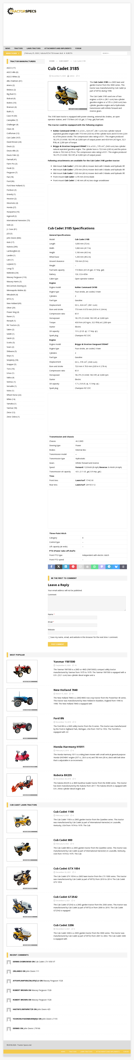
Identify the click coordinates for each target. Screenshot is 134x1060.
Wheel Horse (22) (14, 395)
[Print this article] (87, 566)
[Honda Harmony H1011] (22, 756)
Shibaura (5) (12, 351)
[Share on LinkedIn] (65, 566)
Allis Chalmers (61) (14, 81)
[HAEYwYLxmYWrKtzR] (9, 1010)
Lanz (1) (10, 259)
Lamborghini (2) (13, 251)
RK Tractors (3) (13, 325)
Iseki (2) (10, 225)
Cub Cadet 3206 (64, 925)
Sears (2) (10, 347)
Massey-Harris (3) (14, 281)
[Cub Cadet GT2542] (22, 906)
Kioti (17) (10, 242)
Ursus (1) (10, 373)
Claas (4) (10, 129)
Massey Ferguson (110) (17, 277)
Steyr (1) (10, 355)
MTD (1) (10, 299)
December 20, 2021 (63, 872)
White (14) (11, 399)
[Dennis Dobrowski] (9, 963)
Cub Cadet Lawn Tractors (23, 805)
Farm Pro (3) (12, 163)
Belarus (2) (11, 89)
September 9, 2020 (63, 665)
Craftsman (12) (13, 133)
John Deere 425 (43, 1009)
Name (51, 614)
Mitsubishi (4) (12, 294)
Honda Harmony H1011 (69, 747)
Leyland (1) (11, 264)
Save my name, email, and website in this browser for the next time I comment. (84, 637)
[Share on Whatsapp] (94, 566)
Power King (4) (13, 312)
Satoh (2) (10, 338)
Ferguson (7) (12, 172)
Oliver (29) (11, 307)
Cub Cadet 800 (63, 840)
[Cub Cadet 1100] (22, 821)
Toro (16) (11, 369)
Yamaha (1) (11, 403)
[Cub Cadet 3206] (22, 935)
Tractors (18, 48)
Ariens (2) (11, 85)
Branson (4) (12, 107)
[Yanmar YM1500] (22, 671)
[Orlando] (9, 972)
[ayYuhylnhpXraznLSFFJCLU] (9, 982)
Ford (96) (10, 181)
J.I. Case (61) (12, 229)
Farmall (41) (12, 159)
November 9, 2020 (59, 76)
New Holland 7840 (65, 690)
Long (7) (10, 268)
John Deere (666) (14, 238)
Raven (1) (11, 316)
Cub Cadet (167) (13, 137)
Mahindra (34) (12, 273)
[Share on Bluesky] (116, 566)
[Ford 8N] (22, 728)
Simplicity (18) (12, 360)
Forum (78, 48)
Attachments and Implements (57, 48)
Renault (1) (11, 320)
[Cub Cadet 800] (22, 849)
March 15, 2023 (62, 693)
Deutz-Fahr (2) (13, 155)
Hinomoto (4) (12, 203)
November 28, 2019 (63, 779)
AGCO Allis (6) (12, 72)
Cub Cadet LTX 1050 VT (45, 961)
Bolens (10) (11, 102)
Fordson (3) (11, 190)
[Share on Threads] (123, 566)
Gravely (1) (11, 194)
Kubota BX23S (63, 775)
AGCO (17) (11, 68)
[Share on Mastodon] (101, 566)
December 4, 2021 (63, 929)
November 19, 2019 (63, 722)
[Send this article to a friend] (80, 566)
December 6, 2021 (63, 900)
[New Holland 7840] (22, 699)
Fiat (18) (10, 177)
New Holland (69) (14, 303)
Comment (52, 594)
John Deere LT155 (49, 1019)
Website (51, 629)
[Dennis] (9, 1029)
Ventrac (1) (11, 382)
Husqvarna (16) (13, 212)
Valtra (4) (10, 377)
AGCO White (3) (13, 76)
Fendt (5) (10, 168)
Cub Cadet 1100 (64, 811)
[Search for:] (114, 53)
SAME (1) (10, 334)
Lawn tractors (33, 48)
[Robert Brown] (9, 991)
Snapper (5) (11, 364)
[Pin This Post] (73, 566)
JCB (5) (9, 233)
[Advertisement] (90, 24)
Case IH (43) (12, 116)
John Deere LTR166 (32, 1028)
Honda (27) (11, 207)
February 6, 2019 (62, 750)
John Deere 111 (32, 971)
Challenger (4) (12, 124)
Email (50, 622)
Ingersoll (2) (12, 216)
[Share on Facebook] (51, 566)
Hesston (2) (11, 198)
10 (75, 665)
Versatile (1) (12, 386)
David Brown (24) (14, 142)
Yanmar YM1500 (64, 661)
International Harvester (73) (18, 220)
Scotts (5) (11, 342)
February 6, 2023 (62, 815)
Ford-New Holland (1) (16, 185)
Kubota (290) (12, 246)
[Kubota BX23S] (22, 784)
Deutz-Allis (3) (12, 150)
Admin (71, 76)
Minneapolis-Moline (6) (16, 290)
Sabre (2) (10, 329)
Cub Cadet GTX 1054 (67, 868)
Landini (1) (11, 255)
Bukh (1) (10, 111)
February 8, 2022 (62, 844)
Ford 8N (59, 718)
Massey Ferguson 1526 (53, 980)
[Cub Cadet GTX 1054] (22, 878)
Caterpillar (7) (12, 120)
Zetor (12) (11, 412)
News (7, 48)
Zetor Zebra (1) (13, 416)
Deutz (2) (11, 146)
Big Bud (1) (11, 94)
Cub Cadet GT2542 (65, 897)
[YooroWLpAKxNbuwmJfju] (9, 1020)
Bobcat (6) (11, 98)
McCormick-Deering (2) (16, 286)
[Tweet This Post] (58, 566)
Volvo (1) (10, 390)
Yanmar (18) (12, 408)
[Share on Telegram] (109, 566)
